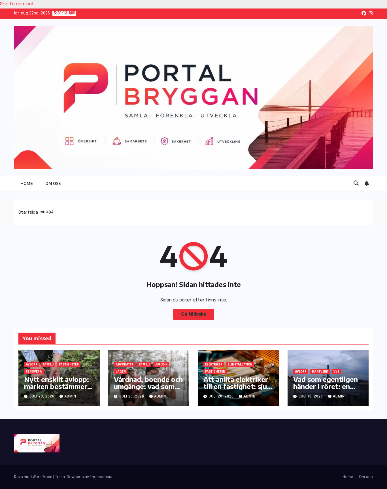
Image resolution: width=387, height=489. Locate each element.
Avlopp (31, 364)
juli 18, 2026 (311, 396)
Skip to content (17, 4)
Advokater (124, 364)
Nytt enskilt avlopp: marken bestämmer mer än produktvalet (57, 386)
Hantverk (320, 371)
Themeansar (101, 477)
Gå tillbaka (193, 314)
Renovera (34, 371)
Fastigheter (69, 364)
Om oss (53, 183)
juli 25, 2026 (132, 396)
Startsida (28, 212)
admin (70, 396)
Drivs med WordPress (33, 477)
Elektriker (213, 364)
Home (26, 183)
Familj (48, 364)
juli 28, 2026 (42, 396)
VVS (336, 371)
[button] (356, 183)
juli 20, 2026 (222, 396)
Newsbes (75, 477)
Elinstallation (240, 364)
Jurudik (161, 364)
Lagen (121, 371)
